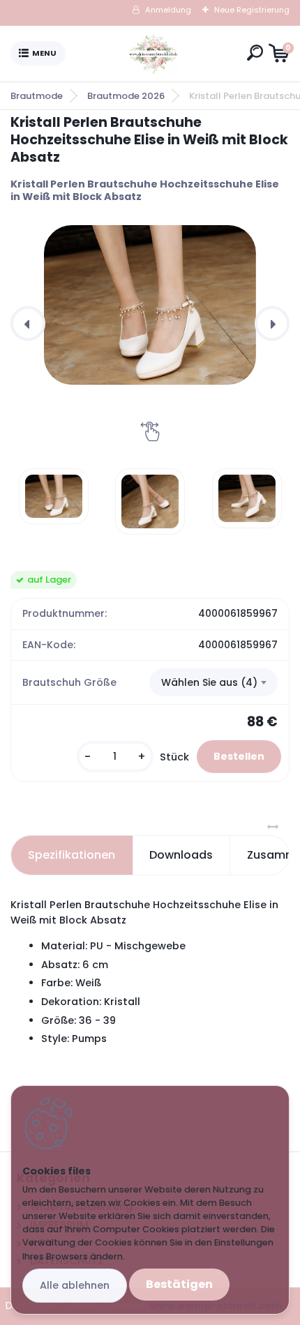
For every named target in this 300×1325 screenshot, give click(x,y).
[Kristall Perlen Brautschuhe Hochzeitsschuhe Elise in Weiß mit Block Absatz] (150, 305)
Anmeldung (168, 9)
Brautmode (36, 95)
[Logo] (153, 53)
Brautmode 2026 (126, 95)
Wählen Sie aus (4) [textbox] (209, 682)
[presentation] (27, 323)
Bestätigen (179, 1284)
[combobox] (213, 682)
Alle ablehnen (75, 1285)
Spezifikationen (71, 855)
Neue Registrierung (252, 9)
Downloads (181, 855)
